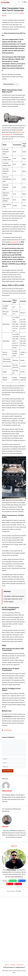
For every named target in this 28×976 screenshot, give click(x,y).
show (16, 84)
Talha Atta (5, 826)
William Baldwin (7, 791)
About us (7, 964)
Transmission (8, 730)
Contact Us (12, 964)
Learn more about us (17, 876)
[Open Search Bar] (19, 2)
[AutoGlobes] (5, 2)
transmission (14, 242)
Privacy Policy (20, 964)
